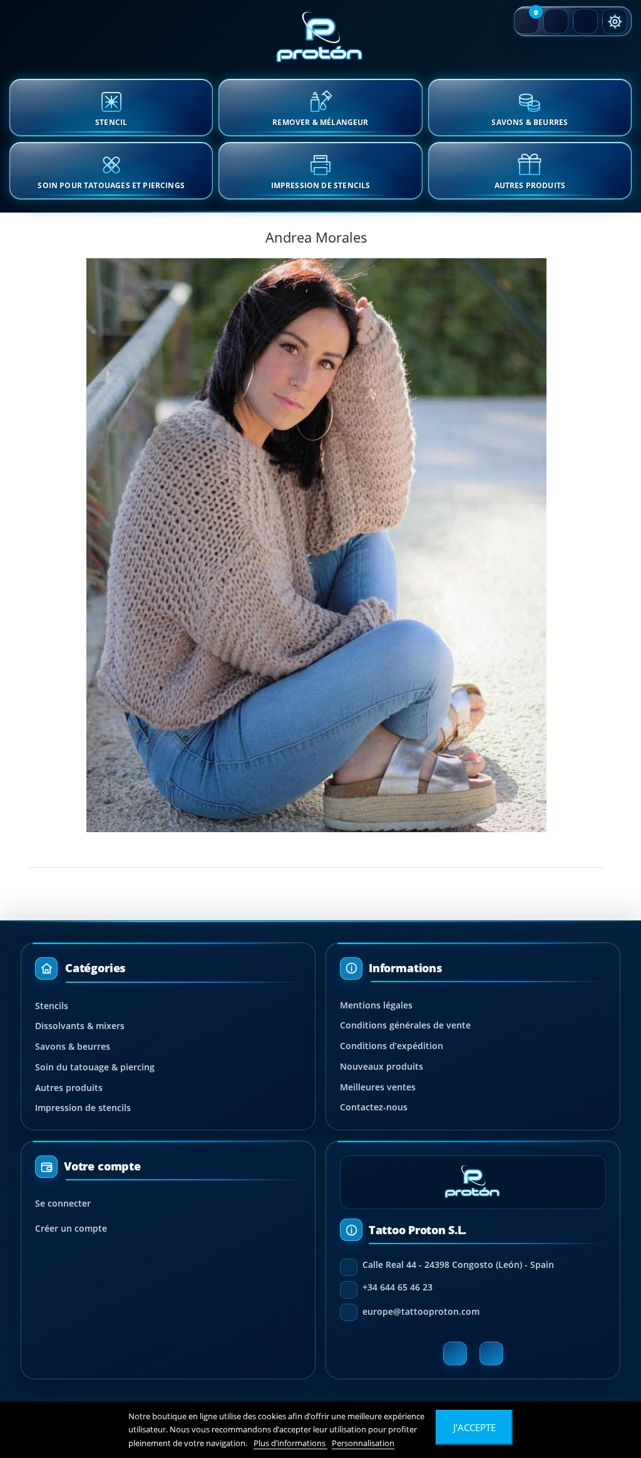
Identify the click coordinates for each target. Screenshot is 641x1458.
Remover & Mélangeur (320, 122)
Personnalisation (363, 1443)
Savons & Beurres (529, 122)
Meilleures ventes (378, 1087)
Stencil (111, 122)
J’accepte (474, 1427)
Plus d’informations (290, 1443)
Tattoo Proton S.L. (417, 1230)
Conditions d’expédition (391, 1046)
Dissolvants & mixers (80, 1026)
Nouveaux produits (381, 1066)
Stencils (51, 1006)
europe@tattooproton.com (420, 1311)
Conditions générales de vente (405, 1025)
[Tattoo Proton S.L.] (320, 38)
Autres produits (530, 185)
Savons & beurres (72, 1046)
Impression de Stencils (321, 185)
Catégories (95, 967)
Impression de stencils (83, 1108)
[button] (526, 21)
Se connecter (63, 1203)
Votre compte (102, 1167)
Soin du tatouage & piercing (95, 1067)
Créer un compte (71, 1228)
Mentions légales (376, 1005)
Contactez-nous (374, 1107)
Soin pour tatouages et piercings (111, 185)
